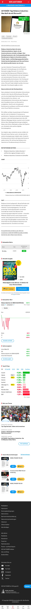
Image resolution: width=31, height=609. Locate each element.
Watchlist (6, 308)
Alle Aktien (4, 533)
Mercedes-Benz (5, 389)
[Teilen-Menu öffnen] (23, 607)
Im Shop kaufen (22, 289)
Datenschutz (4, 513)
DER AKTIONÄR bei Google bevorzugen (10, 45)
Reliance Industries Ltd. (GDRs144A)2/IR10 (18, 195)
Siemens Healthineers (6, 392)
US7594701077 (10, 304)
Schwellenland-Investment (7, 38)
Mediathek (4, 536)
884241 (2, 304)
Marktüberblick (5, 544)
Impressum (4, 508)
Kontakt (7, 565)
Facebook (8, 575)
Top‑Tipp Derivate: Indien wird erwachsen (13, 426)
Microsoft (15, 36)
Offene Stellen (5, 524)
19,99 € (13, 479)
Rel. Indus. (4, 251)
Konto (14, 294)
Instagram (8, 572)
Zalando (3, 375)
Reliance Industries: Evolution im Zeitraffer (16, 155)
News (12, 375)
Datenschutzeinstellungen (8, 519)
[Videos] (3, 607)
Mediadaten (4, 505)
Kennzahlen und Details (7, 340)
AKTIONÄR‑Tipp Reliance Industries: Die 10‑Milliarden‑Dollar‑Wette (12, 439)
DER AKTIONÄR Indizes (7, 549)
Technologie (8, 36)
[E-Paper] (13, 607)
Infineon (3, 377)
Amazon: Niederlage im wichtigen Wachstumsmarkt (10, 432)
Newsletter (4, 538)
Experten (4, 541)
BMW (2, 387)
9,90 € (13, 466)
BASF (2, 394)
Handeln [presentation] (27, 586)
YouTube (7, 568)
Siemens (3, 380)
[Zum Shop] (8, 607)
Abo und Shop (5, 552)
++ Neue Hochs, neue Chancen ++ (15, 5)
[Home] (18, 607)
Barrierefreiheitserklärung (8, 516)
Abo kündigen (5, 527)
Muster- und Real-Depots (8, 546)
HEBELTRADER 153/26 (16, 483)
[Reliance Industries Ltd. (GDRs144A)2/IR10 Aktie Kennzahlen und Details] (15, 322)
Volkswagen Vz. (5, 385)
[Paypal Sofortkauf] (20, 466)
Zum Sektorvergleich (7, 359)
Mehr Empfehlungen (24, 443)
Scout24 (3, 373)
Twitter (7, 578)
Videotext (4, 522)
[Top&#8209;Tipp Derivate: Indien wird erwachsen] (15, 414)
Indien (3, 36)
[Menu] (29, 2)
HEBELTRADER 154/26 (16, 458)
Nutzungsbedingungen (7, 511)
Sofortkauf (11, 288)
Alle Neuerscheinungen (25, 454)
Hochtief (3, 382)
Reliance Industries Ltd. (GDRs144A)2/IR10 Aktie (12, 303)
